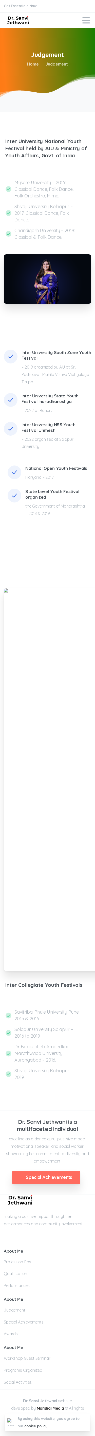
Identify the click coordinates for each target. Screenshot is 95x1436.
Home (33, 64)
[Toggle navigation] (86, 20)
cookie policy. (36, 1426)
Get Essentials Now (21, 6)
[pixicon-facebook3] (8, 1240)
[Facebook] (78, 6)
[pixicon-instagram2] (17, 1240)
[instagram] (86, 6)
